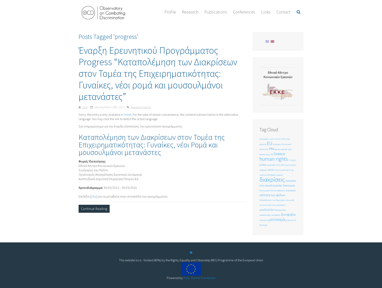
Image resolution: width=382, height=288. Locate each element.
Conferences (244, 12)
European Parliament (282, 144)
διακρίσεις (272, 179)
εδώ (93, 196)
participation (290, 165)
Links (266, 12)
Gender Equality (266, 154)
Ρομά (265, 225)
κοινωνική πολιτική (267, 205)
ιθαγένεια (281, 190)
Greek (128, 115)
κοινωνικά (290, 200)
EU (269, 143)
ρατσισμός (277, 219)
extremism (264, 149)
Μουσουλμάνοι (280, 210)
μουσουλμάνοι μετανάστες (270, 215)
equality (262, 144)
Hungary (292, 160)
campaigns (264, 139)
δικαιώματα (289, 185)
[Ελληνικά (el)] (267, 41)
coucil (271, 139)
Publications (216, 12)
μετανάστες (281, 205)
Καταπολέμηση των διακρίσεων (272, 200)
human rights (273, 159)
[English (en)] (272, 41)
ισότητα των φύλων (272, 195)
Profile (170, 12)
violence (262, 175)
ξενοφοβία (288, 215)
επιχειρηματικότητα (268, 190)
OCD (85, 107)
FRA (271, 149)
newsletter (271, 165)
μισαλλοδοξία (266, 210)
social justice (280, 170)
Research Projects (141, 107)
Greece (279, 153)
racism (271, 169)
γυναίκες (279, 175)
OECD (282, 165)
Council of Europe (282, 139)
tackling (289, 170)
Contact (283, 12)
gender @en (287, 149)
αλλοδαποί (271, 175)
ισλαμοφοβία (290, 190)
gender (278, 149)
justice (262, 165)
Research (190, 12)
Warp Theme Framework (199, 278)
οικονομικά (264, 220)
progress (263, 170)
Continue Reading (94, 208)
